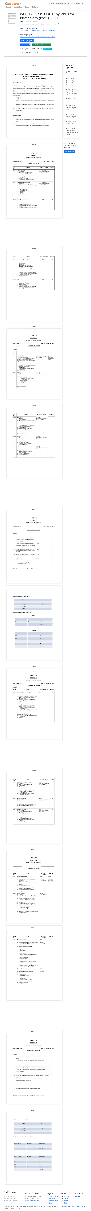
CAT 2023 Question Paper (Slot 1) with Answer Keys (72, 82)
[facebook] (75, 1196)
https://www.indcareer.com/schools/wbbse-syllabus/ (37, 37)
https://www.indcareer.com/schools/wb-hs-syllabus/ (37, 30)
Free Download (25, 45)
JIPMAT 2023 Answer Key (71, 122)
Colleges (35, 7)
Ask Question (69, 152)
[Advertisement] (33, 233)
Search (80, 3)
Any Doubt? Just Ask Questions (41, 45)
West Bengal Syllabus (27, 41)
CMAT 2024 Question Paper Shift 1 (71, 108)
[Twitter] (77, 1196)
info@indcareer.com (32, 1201)
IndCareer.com (12, 1192)
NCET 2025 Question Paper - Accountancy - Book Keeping (72, 131)
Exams (27, 7)
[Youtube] (79, 1196)
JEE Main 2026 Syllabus (71, 73)
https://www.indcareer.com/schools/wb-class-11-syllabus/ (39, 24)
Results (8, 7)
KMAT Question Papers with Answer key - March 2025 (72, 92)
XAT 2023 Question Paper (71, 116)
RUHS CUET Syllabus (70, 100)
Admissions (18, 7)
